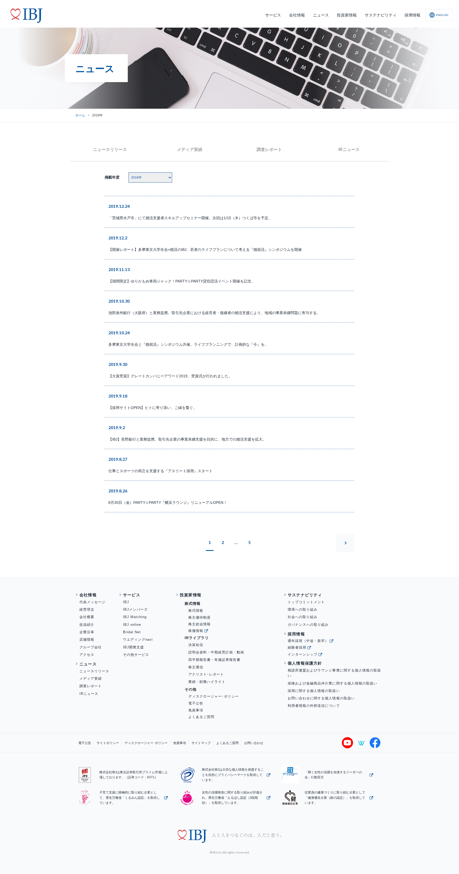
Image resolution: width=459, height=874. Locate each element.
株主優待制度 (199, 617)
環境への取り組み (302, 609)
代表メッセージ (92, 602)
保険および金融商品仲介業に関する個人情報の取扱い (332, 683)
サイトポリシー (108, 743)
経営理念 (86, 609)
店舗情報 (86, 639)
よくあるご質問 (201, 717)
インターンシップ (302, 654)
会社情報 (88, 595)
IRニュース (349, 149)
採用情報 (296, 634)
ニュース (110, 149)
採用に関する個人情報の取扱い (314, 691)
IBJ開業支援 (133, 647)
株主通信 (195, 667)
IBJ (126, 602)
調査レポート (269, 149)
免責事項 (195, 710)
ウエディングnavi (138, 639)
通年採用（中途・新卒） (308, 641)
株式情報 (195, 611)
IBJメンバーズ (135, 609)
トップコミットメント (306, 602)
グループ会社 (90, 647)
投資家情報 (190, 595)
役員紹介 (86, 625)
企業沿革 (86, 632)
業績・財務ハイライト (207, 682)
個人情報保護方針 (305, 663)
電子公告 (195, 703)
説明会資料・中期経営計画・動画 (216, 652)
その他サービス (136, 655)
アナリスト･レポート (206, 674)
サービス (131, 595)
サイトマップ (201, 743)
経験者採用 (297, 647)
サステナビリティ (305, 595)
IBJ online (132, 625)
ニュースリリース (94, 671)
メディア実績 (189, 149)
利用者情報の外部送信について (314, 706)
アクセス (86, 655)
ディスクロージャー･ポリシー (213, 696)
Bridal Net (132, 632)
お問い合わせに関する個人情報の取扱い (321, 698)
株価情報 (195, 631)
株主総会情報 (199, 624)
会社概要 (86, 617)
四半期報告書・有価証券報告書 (214, 660)
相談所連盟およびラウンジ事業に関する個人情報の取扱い (334, 673)
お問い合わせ (253, 743)
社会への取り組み (302, 617)
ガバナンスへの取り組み (308, 625)
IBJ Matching (135, 617)
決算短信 (195, 645)
